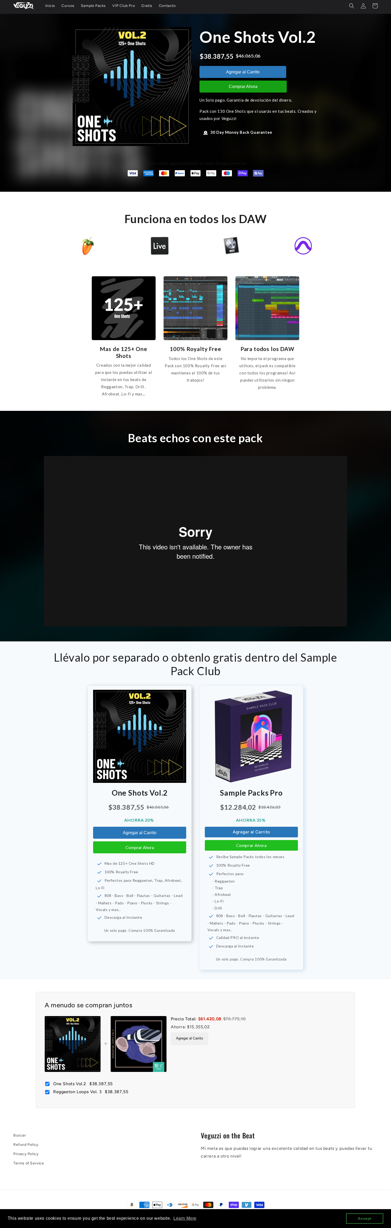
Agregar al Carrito (243, 72)
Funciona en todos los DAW (195, 218)
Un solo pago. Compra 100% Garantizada (139, 930)
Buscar (19, 1135)
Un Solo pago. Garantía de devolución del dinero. (245, 100)
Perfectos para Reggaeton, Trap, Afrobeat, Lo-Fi (139, 884)
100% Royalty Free (195, 348)
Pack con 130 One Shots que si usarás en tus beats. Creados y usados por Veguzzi (258, 115)
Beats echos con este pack (195, 438)
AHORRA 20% (139, 819)
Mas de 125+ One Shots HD (130, 863)
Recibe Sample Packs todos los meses (250, 856)
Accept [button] (365, 1218)
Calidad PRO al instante (237, 937)
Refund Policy (26, 1144)
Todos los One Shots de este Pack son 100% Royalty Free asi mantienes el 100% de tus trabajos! (195, 369)
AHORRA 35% (251, 819)
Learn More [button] (185, 1218)
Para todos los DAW (267, 348)
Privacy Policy (26, 1154)
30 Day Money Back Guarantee (241, 132)
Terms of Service (28, 1163)
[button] (351, 6)
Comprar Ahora (243, 86)
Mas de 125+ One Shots (123, 352)
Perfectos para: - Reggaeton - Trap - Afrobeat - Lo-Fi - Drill (225, 890)
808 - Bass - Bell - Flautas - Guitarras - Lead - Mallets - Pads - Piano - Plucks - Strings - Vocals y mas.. (139, 902)
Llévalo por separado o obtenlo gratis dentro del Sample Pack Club (195, 664)
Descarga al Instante (123, 917)
